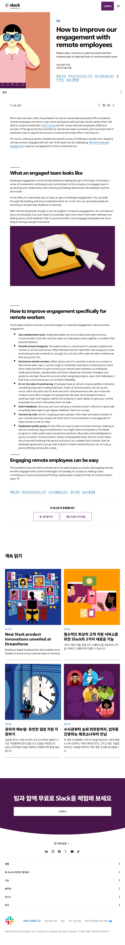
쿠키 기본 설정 (74, 920)
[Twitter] (99, 105)
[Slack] (12, 6)
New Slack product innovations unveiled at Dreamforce (28, 639)
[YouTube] (72, 852)
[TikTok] (78, 852)
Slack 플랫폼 (72, 79)
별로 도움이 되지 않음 (76, 516)
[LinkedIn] (108, 105)
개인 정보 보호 (50, 920)
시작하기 (107, 6)
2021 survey (49, 125)
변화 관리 (61, 76)
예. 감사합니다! (46, 516)
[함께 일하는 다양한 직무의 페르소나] (92, 692)
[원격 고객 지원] (92, 597)
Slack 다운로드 (30, 920)
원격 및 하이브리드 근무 (80, 76)
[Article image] (33, 692)
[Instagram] (53, 852)
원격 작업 (75, 492)
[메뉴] (118, 6)
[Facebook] (104, 105)
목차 (4, 92)
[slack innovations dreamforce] (33, 597)
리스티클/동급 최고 (104, 76)
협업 (58, 20)
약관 (62, 920)
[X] (65, 852)
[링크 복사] (113, 105)
